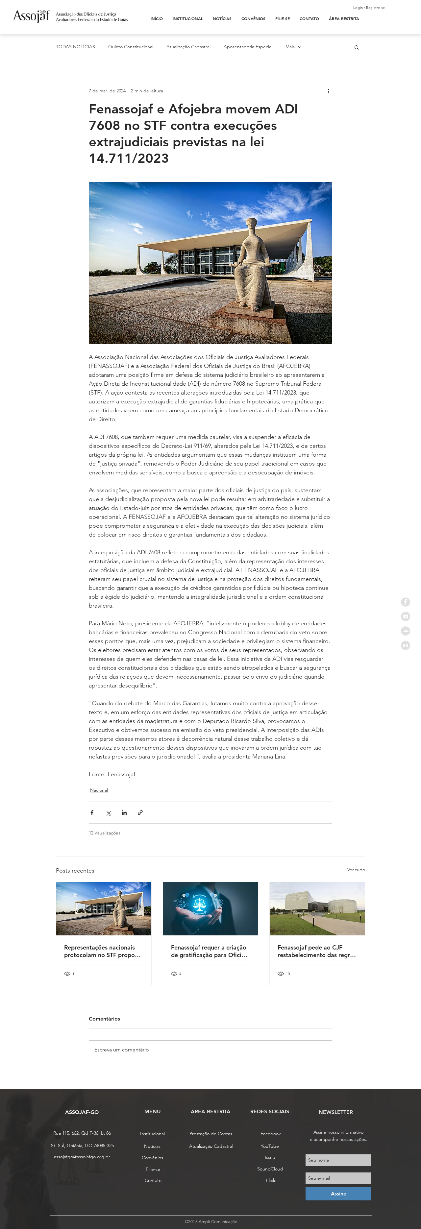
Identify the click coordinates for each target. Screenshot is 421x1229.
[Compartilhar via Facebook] (92, 812)
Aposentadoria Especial (248, 47)
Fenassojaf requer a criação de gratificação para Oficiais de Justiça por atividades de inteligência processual (210, 951)
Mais (290, 47)
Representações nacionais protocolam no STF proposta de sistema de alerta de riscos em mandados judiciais (103, 951)
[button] (357, 47)
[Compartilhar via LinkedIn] (124, 812)
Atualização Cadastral (188, 47)
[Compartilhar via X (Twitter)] (108, 812)
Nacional (99, 790)
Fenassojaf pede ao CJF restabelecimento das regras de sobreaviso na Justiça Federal (317, 951)
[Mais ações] (328, 91)
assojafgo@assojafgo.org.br (82, 1157)
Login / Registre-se (369, 7)
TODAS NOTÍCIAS (75, 47)
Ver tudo (356, 870)
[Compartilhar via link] (140, 812)
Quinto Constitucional (130, 47)
